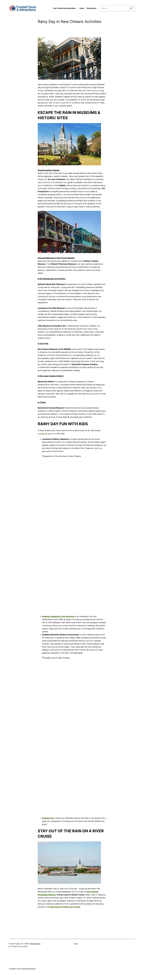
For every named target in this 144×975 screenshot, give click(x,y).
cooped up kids (44, 433)
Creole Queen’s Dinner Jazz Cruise (64, 907)
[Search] (131, 8)
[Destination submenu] (97, 8)
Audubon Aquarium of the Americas (58, 616)
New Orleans (35, 944)
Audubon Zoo (48, 818)
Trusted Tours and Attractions (22, 969)
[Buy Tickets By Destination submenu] (76, 8)
